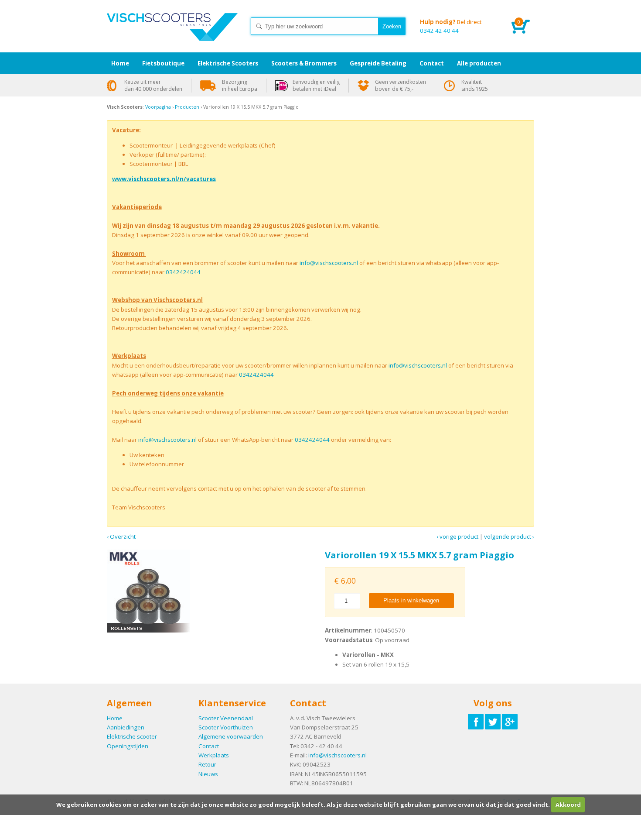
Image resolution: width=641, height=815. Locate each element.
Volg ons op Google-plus (510, 721)
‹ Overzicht (121, 536)
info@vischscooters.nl (329, 263)
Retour (207, 764)
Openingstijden (127, 746)
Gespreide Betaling (378, 63)
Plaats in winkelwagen (411, 600)
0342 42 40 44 (450, 26)
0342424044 (183, 272)
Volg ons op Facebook (476, 721)
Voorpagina (158, 107)
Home (172, 35)
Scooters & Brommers (304, 63)
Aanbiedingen (125, 727)
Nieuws (208, 774)
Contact (208, 746)
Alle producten (479, 63)
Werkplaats (213, 755)
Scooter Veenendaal (225, 718)
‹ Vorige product (457, 536)
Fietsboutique (163, 63)
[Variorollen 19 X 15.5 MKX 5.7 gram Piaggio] (211, 591)
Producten (187, 107)
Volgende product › (509, 536)
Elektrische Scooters (228, 63)
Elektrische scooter (132, 736)
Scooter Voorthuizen (225, 727)
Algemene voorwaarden (230, 736)
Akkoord (568, 804)
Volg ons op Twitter (493, 721)
